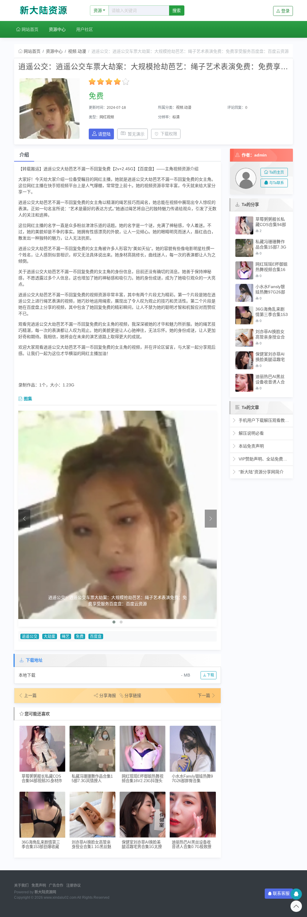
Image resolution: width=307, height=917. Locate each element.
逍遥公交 (29, 636)
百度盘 (96, 636)
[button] (114, 622)
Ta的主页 (276, 172)
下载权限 (168, 133)
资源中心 (57, 29)
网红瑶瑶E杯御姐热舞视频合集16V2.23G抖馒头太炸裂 (142, 778)
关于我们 (21, 885)
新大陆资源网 (45, 892)
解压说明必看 (250, 433)
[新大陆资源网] (45, 10)
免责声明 (38, 885)
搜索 (176, 10)
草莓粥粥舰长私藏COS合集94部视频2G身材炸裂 (42, 778)
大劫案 (49, 636)
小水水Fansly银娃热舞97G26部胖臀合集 (192, 778)
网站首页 (29, 29)
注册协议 (73, 885)
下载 (210, 675)
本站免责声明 (250, 446)
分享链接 (132, 695)
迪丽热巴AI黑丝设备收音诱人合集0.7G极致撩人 (191, 844)
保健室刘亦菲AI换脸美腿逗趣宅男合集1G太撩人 (142, 844)
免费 (80, 636)
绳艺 (66, 636)
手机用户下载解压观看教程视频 (264, 420)
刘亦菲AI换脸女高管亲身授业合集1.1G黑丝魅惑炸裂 (91, 844)
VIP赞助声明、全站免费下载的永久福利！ (264, 459)
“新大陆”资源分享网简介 (260, 471)
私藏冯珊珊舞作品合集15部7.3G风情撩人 (92, 778)
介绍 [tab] (24, 154)
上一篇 (30, 695)
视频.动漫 (77, 51)
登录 (285, 10)
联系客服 (281, 893)
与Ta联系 (276, 183)
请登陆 (104, 134)
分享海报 (107, 695)
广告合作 (56, 885)
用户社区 (84, 29)
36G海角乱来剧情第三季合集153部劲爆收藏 (41, 844)
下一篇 (204, 695)
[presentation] (24, 519)
